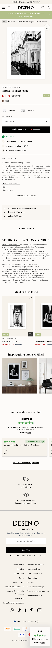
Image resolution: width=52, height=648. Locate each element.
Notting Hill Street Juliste (36, 21)
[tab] (8, 83)
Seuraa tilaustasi (35, 573)
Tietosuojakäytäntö (17, 556)
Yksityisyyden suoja (36, 587)
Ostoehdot (32, 578)
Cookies (31, 582)
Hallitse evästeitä (35, 596)
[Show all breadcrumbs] (4, 21)
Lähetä (26, 550)
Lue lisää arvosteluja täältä (26, 463)
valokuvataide (16, 21)
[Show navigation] (4, 8)
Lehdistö (20, 569)
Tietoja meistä (18, 565)
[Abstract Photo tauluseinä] (19, 376)
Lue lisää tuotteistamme (26, 196)
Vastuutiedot (19, 573)
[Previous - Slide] (3, 53)
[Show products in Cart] (48, 8)
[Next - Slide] (49, 53)
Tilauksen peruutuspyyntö (38, 591)
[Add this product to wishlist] (47, 27)
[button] (40, 636)
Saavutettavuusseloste (14, 587)
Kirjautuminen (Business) (13, 603)
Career (21, 578)
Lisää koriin (26, 129)
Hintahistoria (7, 190)
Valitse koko (7, 116)
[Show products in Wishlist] (42, 8)
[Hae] (9, 8)
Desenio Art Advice (36, 565)
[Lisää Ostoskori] (30, 334)
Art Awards (19, 598)
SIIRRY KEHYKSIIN (26, 229)
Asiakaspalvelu (34, 569)
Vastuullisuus (18, 582)
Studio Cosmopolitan (11, 184)
